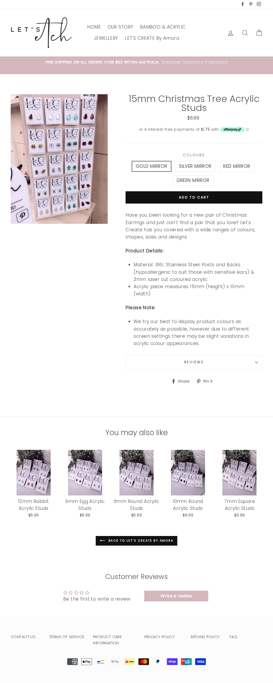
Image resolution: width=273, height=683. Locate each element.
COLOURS (194, 155)
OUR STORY (120, 27)
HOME (94, 27)
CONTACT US (23, 637)
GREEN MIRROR (193, 180)
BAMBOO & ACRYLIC (163, 27)
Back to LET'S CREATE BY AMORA (140, 540)
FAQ (233, 637)
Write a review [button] (176, 596)
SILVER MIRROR (195, 166)
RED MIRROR (236, 166)
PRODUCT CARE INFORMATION (107, 640)
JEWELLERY (106, 38)
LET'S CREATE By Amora (152, 38)
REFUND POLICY (205, 637)
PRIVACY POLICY (159, 637)
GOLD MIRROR (151, 166)
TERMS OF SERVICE (67, 637)
